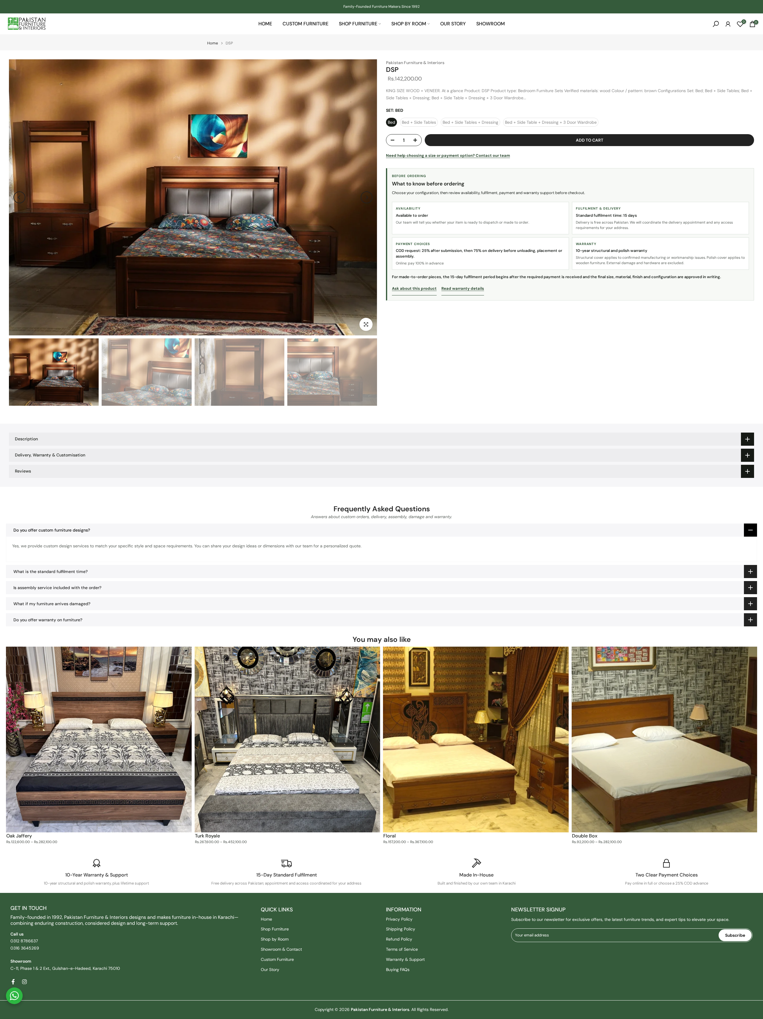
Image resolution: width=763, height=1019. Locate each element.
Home (265, 24)
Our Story (453, 24)
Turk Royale (207, 836)
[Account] (728, 24)
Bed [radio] (391, 122)
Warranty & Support (405, 959)
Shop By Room (408, 24)
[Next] (367, 197)
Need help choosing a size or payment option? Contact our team (448, 155)
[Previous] (19, 197)
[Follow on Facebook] (13, 981)
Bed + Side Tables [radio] (419, 122)
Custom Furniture (305, 24)
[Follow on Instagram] (24, 981)
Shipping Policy (400, 929)
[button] (381, 530)
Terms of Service (402, 949)
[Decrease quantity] (390, 140)
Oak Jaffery (19, 836)
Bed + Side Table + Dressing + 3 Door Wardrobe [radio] (551, 122)
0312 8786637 (24, 941)
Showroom (490, 24)
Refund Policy (399, 939)
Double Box (584, 836)
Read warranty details (462, 288)
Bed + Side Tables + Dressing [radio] (470, 122)
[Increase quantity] (416, 140)
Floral (389, 836)
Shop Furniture (358, 24)
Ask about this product (414, 288)
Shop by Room (275, 939)
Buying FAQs (398, 969)
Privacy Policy (399, 919)
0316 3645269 (24, 948)
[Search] (715, 24)
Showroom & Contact (281, 949)
